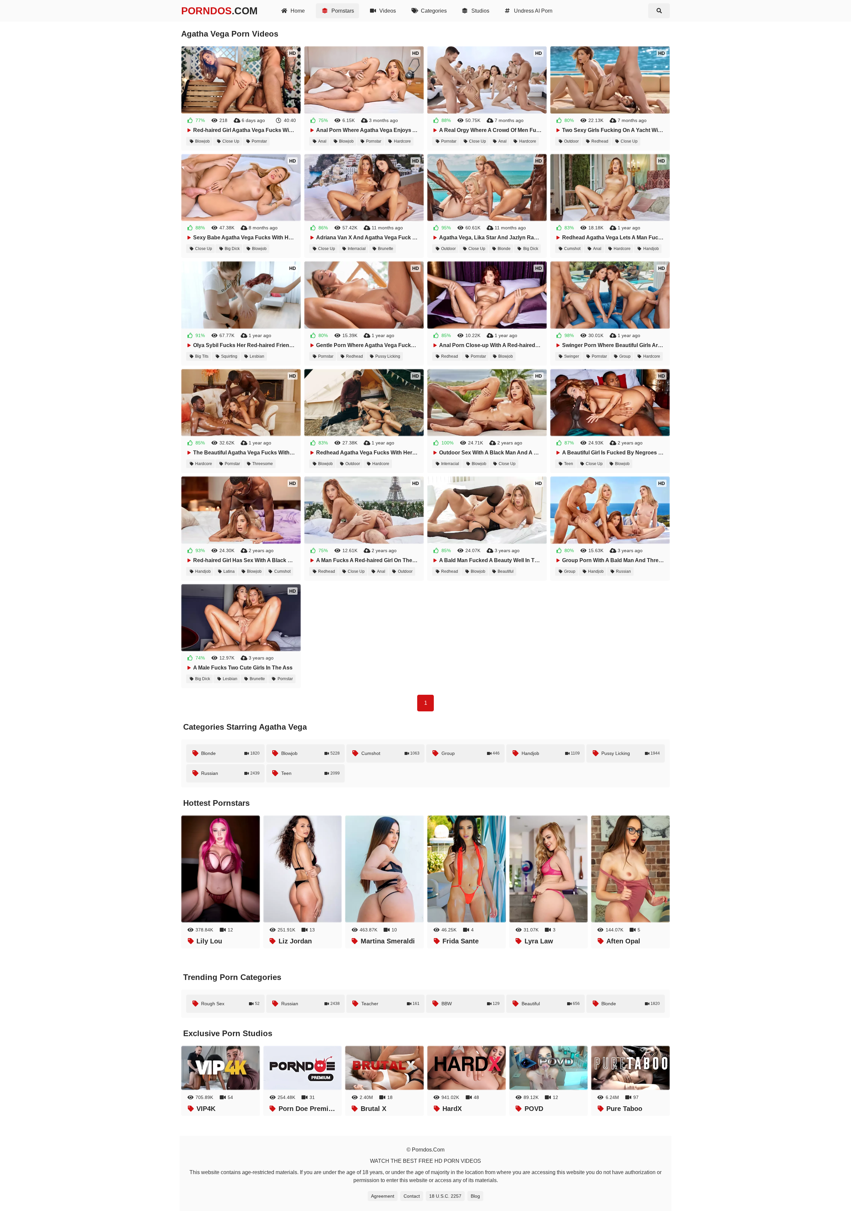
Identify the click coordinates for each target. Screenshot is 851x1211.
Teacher (390, 1003)
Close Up (230, 141)
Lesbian (257, 356)
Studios (479, 11)
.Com (219, 10)
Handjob (651, 248)
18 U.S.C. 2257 (445, 1196)
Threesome (262, 463)
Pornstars (342, 11)
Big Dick (232, 248)
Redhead (599, 141)
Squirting (229, 356)
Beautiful (506, 571)
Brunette (385, 248)
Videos (387, 11)
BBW (470, 1003)
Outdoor (571, 141)
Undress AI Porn (532, 11)
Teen (568, 463)
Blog (475, 1196)
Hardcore (402, 141)
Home (297, 11)
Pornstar (259, 141)
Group (625, 356)
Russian (623, 571)
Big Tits (201, 356)
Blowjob (202, 141)
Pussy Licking (387, 356)
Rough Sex (230, 1003)
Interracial (357, 248)
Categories (433, 11)
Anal (322, 141)
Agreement (382, 1196)
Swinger (571, 356)
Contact (412, 1196)
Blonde (504, 248)
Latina (229, 571)
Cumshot (572, 248)
